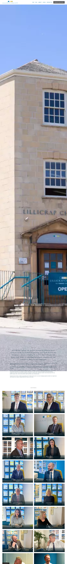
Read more (17, 405)
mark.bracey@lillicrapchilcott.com (49, 541)
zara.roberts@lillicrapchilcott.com (49, 402)
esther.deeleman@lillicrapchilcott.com (17, 471)
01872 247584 (18, 519)
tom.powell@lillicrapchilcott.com (17, 541)
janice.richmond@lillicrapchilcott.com (17, 517)
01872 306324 (49, 427)
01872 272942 (49, 496)
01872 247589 (18, 496)
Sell (36, 2)
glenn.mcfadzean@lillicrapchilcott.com (17, 448)
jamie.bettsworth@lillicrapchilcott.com (17, 494)
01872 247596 (49, 473)
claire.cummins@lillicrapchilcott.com (17, 425)
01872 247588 (18, 450)
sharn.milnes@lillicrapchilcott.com (49, 448)
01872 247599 (18, 473)
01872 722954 (49, 403)
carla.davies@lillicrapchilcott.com (49, 494)
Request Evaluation (59, 2)
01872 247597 (18, 542)
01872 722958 (18, 427)
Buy (33, 2)
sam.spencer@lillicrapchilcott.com (49, 471)
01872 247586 (49, 542)
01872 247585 (49, 519)
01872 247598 (18, 403)
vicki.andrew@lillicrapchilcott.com (49, 517)
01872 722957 (49, 450)
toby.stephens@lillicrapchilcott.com (49, 425)
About (40, 2)
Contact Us (49, 2)
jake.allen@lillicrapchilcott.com (17, 402)
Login (44, 2)
